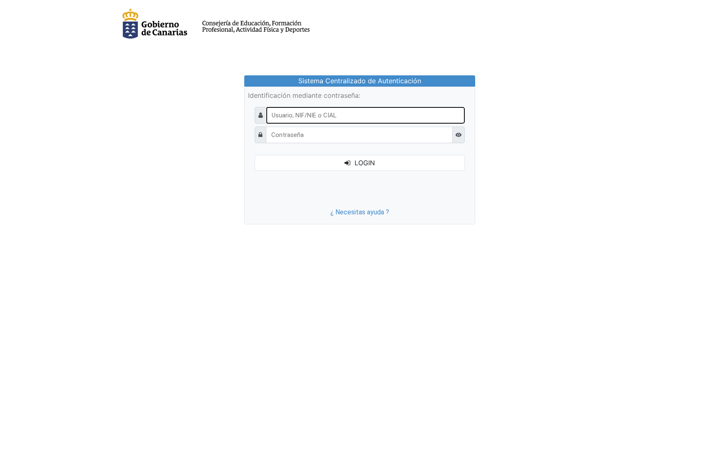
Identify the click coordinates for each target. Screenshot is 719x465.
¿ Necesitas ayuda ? (359, 212)
